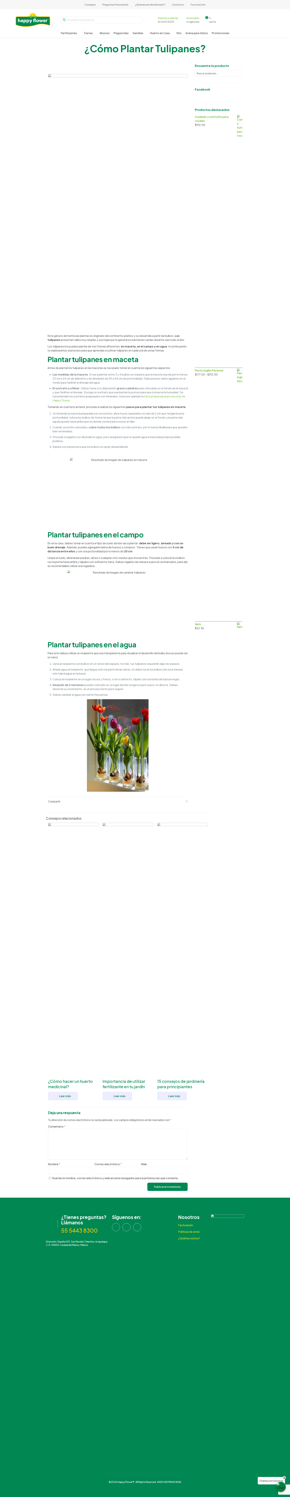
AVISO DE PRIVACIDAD (169, 1481)
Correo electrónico (108, 1164)
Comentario (56, 1126)
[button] (281, 1487)
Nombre (54, 1164)
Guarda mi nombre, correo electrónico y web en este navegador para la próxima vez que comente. (115, 1178)
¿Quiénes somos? (189, 1238)
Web (144, 1164)
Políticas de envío (189, 1231)
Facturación (185, 1225)
